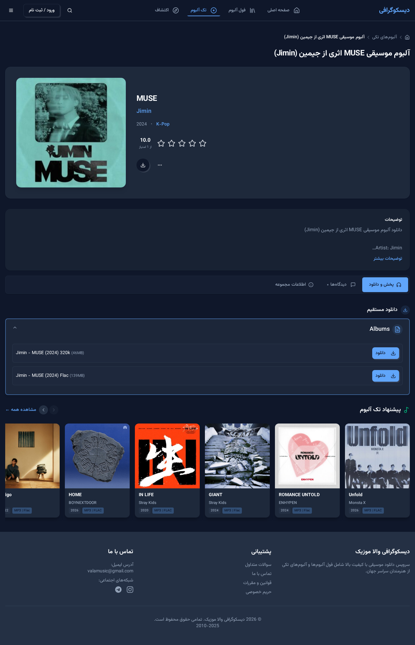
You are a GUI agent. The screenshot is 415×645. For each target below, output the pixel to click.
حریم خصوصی (258, 592)
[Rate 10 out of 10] (202, 143)
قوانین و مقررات (257, 583)
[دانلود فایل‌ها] (142, 165)
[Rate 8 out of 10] (192, 143)
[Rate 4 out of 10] (171, 143)
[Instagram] (130, 589)
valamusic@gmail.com (110, 571)
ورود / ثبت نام (41, 10)
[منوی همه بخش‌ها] (11, 10)
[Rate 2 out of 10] (161, 143)
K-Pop (163, 124)
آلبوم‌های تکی (384, 37)
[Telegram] (118, 589)
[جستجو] (70, 10)
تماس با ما (261, 574)
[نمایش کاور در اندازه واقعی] (71, 133)
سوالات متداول (258, 564)
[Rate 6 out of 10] (181, 143)
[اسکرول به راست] (53, 409)
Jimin (143, 111)
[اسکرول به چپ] (43, 409)
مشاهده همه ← (20, 410)
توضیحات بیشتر (388, 259)
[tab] (385, 284)
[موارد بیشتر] (159, 165)
